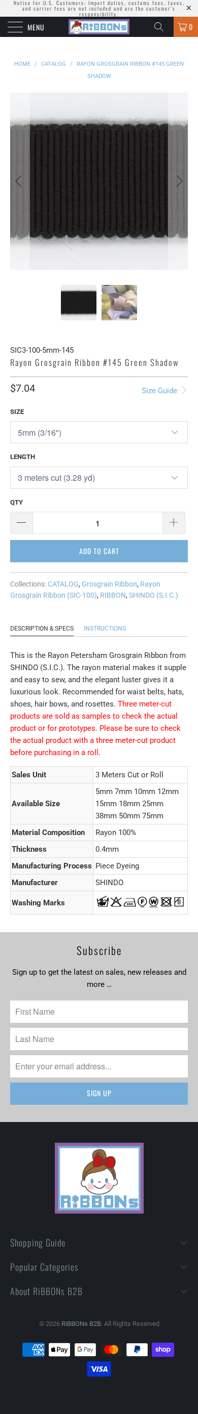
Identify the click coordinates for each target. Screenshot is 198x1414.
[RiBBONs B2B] (99, 27)
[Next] (178, 181)
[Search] (162, 26)
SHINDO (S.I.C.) (153, 595)
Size (17, 411)
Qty (16, 502)
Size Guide (160, 390)
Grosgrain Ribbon (109, 584)
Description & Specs (42, 628)
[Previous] (20, 181)
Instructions (105, 628)
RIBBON (113, 595)
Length (22, 457)
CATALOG (63, 584)
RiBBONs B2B (81, 1323)
